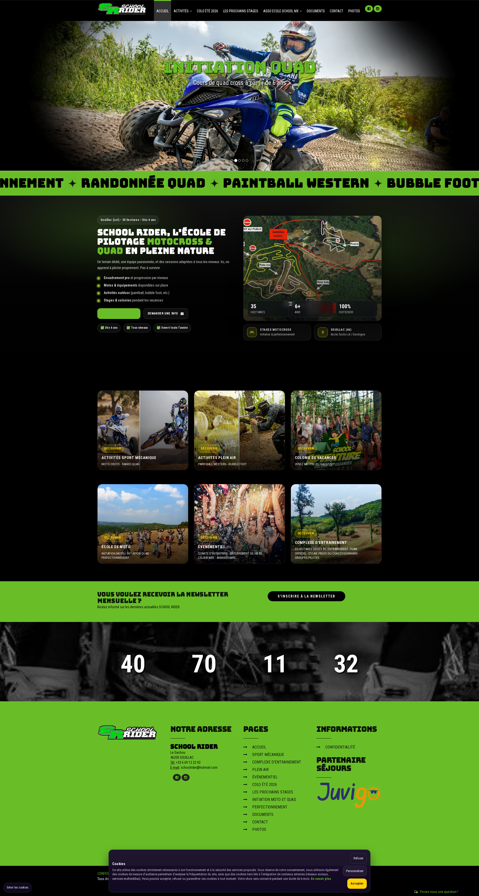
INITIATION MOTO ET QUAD (274, 799)
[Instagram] (378, 8)
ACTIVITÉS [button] (181, 11)
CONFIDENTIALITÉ (340, 747)
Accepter (357, 883)
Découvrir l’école (116, 313)
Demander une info (163, 313)
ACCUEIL (162, 11)
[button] (28, 96)
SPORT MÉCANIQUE (268, 754)
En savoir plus (321, 879)
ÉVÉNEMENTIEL (265, 777)
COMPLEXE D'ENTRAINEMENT (276, 762)
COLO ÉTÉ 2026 (207, 11)
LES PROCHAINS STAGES (240, 11)
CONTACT (336, 11)
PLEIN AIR (260, 769)
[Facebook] (369, 8)
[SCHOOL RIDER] (127, 731)
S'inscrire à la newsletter (306, 596)
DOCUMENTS (316, 11)
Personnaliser (354, 871)
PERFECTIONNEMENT (269, 807)
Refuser (358, 858)
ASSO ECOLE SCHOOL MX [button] (281, 11)
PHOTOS (354, 11)
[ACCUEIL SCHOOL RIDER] (122, 8)
